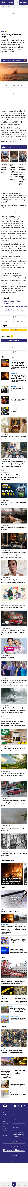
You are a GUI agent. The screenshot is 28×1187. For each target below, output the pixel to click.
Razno (2, 909)
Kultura (5, 1126)
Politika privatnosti (18, 1134)
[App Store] (19, 1150)
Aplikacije (15, 1136)
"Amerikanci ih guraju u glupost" (15, 307)
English (15, 1117)
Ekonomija (4, 1048)
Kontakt (15, 1141)
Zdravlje (5, 1121)
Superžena (5, 1128)
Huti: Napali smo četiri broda (14, 310)
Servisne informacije (15, 1090)
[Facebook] (15, 1106)
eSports (5, 1130)
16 (7, 373)
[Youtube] (24, 1106)
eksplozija (5, 329)
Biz (3, 1117)
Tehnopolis (6, 1133)
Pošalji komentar (14, 340)
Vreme (14, 1119)
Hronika (12, 947)
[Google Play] (8, 1150)
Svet (2, 31)
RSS (14, 1139)
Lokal (4, 1137)
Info (4, 1112)
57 (7, 408)
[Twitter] (18, 1106)
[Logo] (3, 2)
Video (14, 1112)
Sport (4, 1114)
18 (7, 386)
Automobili (5, 1135)
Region (12, 1006)
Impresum (15, 1130)
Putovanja (5, 1124)
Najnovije (10, 2)
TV (13, 1114)
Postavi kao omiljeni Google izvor (11, 60)
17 (7, 360)
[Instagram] (21, 1106)
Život (4, 1119)
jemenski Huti (15, 329)
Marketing (15, 1127)
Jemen (24, 329)
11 (25, 1058)
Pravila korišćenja (18, 1132)
